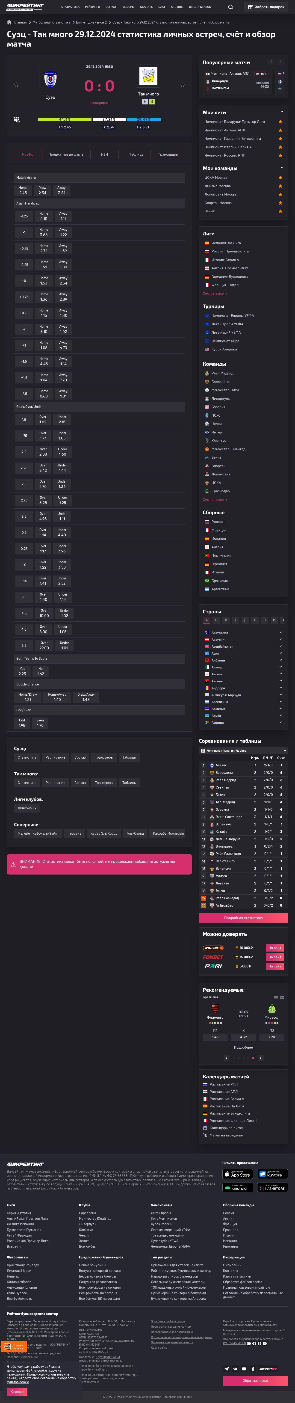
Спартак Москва (218, 203)
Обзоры (129, 7)
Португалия (219, 555)
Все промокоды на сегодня (100, 1288)
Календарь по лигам (226, 1128)
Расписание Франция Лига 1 (231, 1121)
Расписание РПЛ (221, 1084)
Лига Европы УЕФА (225, 324)
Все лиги (14, 1247)
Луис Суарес (17, 1293)
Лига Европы (161, 1213)
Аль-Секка (135, 833)
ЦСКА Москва (216, 177)
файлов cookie (18, 1382)
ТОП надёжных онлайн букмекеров (178, 1288)
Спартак (218, 466)
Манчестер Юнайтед (228, 449)
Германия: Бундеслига (228, 277)
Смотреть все (213, 294)
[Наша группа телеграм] (226, 1368)
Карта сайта (159, 1347)
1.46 (215, 1037)
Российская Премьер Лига (27, 1241)
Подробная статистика (243, 918)
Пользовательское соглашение (172, 1332)
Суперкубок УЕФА (164, 1241)
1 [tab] (234, 1058)
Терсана (74, 833)
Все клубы (87, 1247)
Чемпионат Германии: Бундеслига (233, 138)
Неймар (13, 1276)
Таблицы (129, 757)
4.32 (243, 1037)
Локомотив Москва (220, 194)
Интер (217, 432)
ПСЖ (216, 415)
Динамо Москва (218, 186)
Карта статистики (237, 1276)
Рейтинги (92, 7)
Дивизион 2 (27, 808)
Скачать (146, 7)
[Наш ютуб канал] (244, 1368)
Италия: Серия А (223, 260)
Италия (215, 572)
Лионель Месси (19, 1271)
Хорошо (17, 1392)
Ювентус (219, 441)
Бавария (218, 407)
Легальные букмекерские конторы (178, 1282)
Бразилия (217, 581)
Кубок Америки (222, 349)
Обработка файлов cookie (242, 1282)
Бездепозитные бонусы (97, 1276)
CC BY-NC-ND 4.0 (234, 1343)
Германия (217, 564)
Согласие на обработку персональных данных (253, 1295)
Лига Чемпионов (164, 1219)
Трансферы (104, 757)
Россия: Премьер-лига (228, 251)
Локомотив (221, 474)
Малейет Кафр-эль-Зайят (38, 833)
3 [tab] (243, 1058)
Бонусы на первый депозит (100, 1271)
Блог (162, 7)
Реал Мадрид (222, 373)
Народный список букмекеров (174, 1276)
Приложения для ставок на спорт (177, 1265)
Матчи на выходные (226, 1135)
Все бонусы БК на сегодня (99, 1299)
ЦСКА (216, 483)
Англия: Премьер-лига (228, 268)
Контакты (230, 1271)
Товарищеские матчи (167, 1235)
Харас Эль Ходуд (104, 833)
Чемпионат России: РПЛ (225, 155)
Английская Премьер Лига (27, 1219)
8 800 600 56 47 (111, 1360)
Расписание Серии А (224, 1099)
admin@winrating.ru (125, 1374)
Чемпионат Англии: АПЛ (225, 130)
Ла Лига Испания (20, 1224)
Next (280, 61)
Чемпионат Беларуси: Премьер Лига (235, 122)
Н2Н (104, 154)
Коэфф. (28, 154)
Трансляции (168, 154)
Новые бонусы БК (92, 1265)
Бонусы (111, 7)
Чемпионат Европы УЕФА (230, 316)
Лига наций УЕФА (224, 332)
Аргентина (218, 589)
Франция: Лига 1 (223, 285)
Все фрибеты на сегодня (98, 1293)
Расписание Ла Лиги (224, 1106)
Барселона (221, 382)
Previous (271, 61)
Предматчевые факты (66, 154)
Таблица (136, 154)
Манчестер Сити (225, 390)
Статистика (70, 7)
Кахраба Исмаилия (168, 833)
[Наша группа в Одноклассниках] (252, 1368)
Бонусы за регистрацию (98, 1282)
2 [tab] (239, 1058)
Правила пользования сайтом (246, 1288)
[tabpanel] (243, 1022)
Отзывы (177, 7)
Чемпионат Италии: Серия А (228, 147)
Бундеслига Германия (24, 1230)
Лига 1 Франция (19, 1235)
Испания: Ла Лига (226, 243)
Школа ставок (200, 7)
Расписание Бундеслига (227, 1113)
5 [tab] (253, 1058)
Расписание (55, 757)
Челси (217, 424)
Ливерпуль (221, 399)
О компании (232, 1265)
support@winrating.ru (93, 1369)
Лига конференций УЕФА (170, 1230)
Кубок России (161, 1224)
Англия (215, 547)
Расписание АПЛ (221, 1092)
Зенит (210, 211)
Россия (215, 522)
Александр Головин (22, 1288)
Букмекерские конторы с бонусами (178, 1293)
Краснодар (221, 491)
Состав (80, 757)
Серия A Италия (19, 1213)
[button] (243, 632)
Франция (217, 530)
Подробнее (243, 1047)
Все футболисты (19, 1299)
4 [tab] (248, 1058)
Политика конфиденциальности (172, 1342)
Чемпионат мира (223, 341)
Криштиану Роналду (23, 1265)
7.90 (271, 1037)
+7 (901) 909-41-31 (108, 1357)
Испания (219, 539)
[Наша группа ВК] (235, 1368)
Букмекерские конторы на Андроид (178, 1299)
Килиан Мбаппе (19, 1282)
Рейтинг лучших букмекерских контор (181, 1271)
